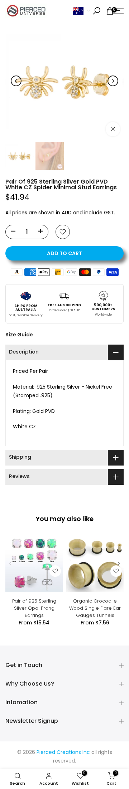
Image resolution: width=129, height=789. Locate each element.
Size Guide (19, 334)
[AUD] (81, 11)
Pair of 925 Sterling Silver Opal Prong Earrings (34, 608)
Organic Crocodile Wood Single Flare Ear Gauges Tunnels (95, 608)
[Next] (113, 81)
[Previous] (16, 81)
